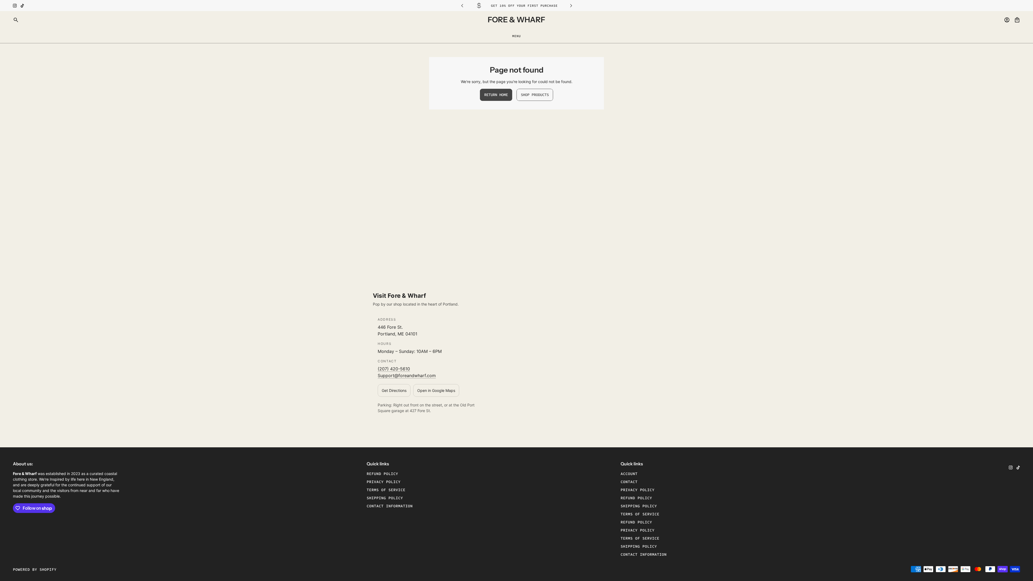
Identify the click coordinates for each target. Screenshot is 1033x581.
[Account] (1007, 20)
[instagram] (15, 6)
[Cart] (1017, 20)
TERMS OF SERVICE (640, 514)
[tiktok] (22, 6)
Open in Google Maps (436, 390)
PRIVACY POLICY (638, 489)
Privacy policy (384, 481)
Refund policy (382, 473)
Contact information (390, 506)
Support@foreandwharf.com (407, 375)
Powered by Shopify (34, 569)
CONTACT (629, 481)
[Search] (16, 20)
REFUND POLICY (636, 497)
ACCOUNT (629, 473)
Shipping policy (385, 497)
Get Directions (394, 390)
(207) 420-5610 (394, 368)
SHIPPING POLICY (639, 506)
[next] (571, 5)
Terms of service (386, 489)
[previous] (462, 5)
